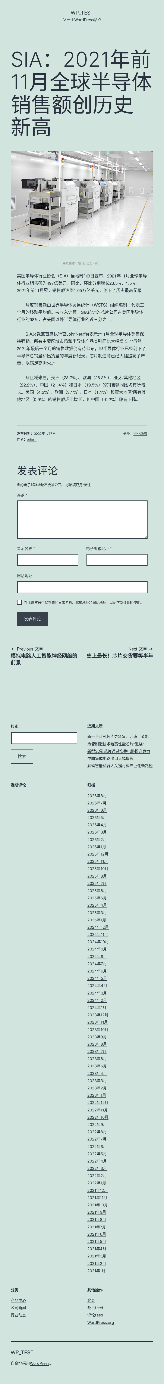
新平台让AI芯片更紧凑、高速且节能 (118, 736)
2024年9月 (97, 949)
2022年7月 (97, 1139)
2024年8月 (97, 956)
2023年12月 (97, 1015)
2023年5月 (97, 1066)
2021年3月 (96, 1256)
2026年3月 (97, 832)
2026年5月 (97, 817)
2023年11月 (97, 1022)
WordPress (39, 1363)
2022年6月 (97, 1146)
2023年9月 (97, 1037)
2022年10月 (97, 1117)
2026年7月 (97, 803)
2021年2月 (96, 1263)
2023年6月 (97, 1058)
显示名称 (26, 548)
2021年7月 (96, 1227)
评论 (22, 495)
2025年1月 (96, 920)
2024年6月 (97, 971)
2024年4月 (97, 985)
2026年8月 (97, 796)
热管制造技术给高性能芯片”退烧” (115, 744)
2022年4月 (97, 1161)
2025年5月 (97, 898)
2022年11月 (97, 1110)
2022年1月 (96, 1183)
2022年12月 (97, 1102)
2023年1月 (96, 1095)
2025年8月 (97, 876)
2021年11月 (97, 1197)
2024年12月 (98, 927)
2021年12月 (97, 1190)
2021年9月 (96, 1212)
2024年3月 (97, 993)
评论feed (95, 1315)
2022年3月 (97, 1168)
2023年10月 (97, 1029)
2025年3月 (97, 912)
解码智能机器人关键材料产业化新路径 (120, 766)
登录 (91, 1300)
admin (32, 439)
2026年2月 (97, 839)
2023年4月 (97, 1073)
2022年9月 (97, 1124)
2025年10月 (97, 868)
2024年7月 (97, 964)
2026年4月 (97, 825)
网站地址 (24, 575)
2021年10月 (97, 1205)
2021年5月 (96, 1241)
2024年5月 (97, 978)
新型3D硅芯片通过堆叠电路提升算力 (118, 751)
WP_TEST (82, 13)
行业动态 (140, 433)
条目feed (95, 1308)
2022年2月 (97, 1175)
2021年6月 (96, 1234)
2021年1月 (96, 1271)
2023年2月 (97, 1088)
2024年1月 (96, 1007)
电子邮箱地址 (99, 548)
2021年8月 (96, 1219)
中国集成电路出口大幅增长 (110, 758)
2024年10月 (98, 942)
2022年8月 (97, 1132)
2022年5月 (97, 1154)
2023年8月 (97, 1044)
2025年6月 (97, 890)
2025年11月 (97, 861)
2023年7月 (97, 1051)
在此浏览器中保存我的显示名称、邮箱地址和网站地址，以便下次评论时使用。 (84, 602)
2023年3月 (97, 1081)
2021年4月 (96, 1249)
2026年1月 (96, 847)
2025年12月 (97, 854)
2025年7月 (97, 883)
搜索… (16, 726)
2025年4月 (97, 905)
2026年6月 (97, 810)
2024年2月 (97, 1000)
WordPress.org (100, 1322)
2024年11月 (97, 934)
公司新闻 (18, 1308)
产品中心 (18, 1300)
